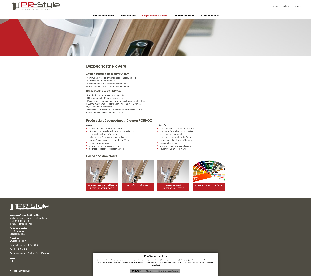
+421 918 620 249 (21, 221)
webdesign (15, 271)
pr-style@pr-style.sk (25, 224)
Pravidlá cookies (43, 253)
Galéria (286, 6)
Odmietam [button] (149, 271)
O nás (275, 6)
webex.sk (25, 271)
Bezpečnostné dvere (154, 15)
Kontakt (297, 6)
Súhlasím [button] (136, 271)
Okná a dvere (128, 15)
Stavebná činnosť (103, 15)
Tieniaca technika (183, 15)
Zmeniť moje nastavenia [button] (168, 271)
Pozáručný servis (209, 15)
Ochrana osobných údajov (22, 253)
